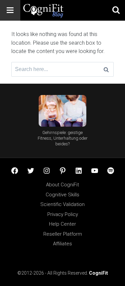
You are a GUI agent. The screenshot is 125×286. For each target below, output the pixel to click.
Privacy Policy (62, 214)
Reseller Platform (62, 234)
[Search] (106, 69)
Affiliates (62, 244)
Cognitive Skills (62, 195)
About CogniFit (62, 185)
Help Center (62, 224)
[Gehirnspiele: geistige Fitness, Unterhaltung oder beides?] (62, 111)
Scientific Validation (62, 204)
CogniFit (98, 273)
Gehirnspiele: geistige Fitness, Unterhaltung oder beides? (63, 138)
